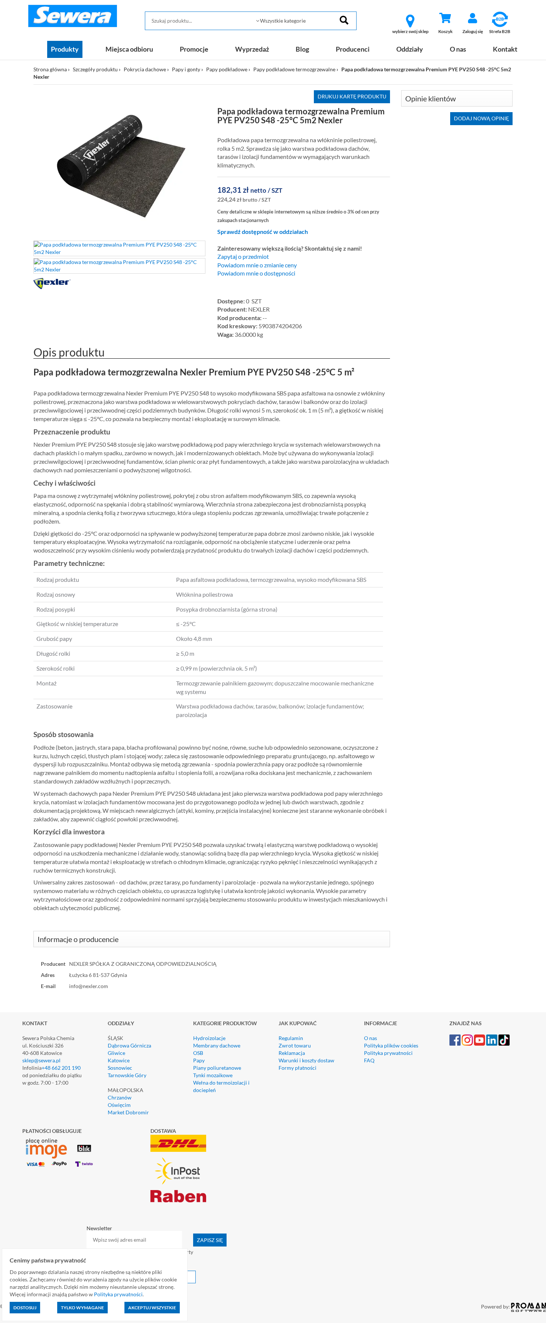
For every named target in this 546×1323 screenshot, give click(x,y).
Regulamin (291, 1038)
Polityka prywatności (388, 1053)
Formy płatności (297, 1068)
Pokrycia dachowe (145, 69)
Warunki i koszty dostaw (306, 1060)
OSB (198, 1053)
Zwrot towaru (295, 1045)
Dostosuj (24, 1307)
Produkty (65, 49)
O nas (458, 49)
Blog (302, 49)
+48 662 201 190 (61, 1068)
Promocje (194, 49)
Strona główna (50, 69)
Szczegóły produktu (95, 69)
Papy (199, 1060)
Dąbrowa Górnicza (129, 1045)
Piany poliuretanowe (217, 1068)
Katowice (119, 1060)
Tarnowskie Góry (127, 1075)
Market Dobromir (128, 1112)
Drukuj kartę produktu (352, 96)
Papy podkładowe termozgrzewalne (294, 69)
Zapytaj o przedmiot (243, 256)
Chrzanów (119, 1097)
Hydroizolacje (209, 1038)
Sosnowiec (120, 1068)
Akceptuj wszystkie (152, 1307)
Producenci (353, 49)
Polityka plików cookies (391, 1045)
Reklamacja (292, 1053)
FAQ (369, 1060)
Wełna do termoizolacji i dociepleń (221, 1086)
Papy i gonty (186, 69)
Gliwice (116, 1053)
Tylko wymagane (82, 1307)
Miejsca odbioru (129, 49)
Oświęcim (119, 1105)
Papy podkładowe (226, 69)
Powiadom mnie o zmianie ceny (257, 265)
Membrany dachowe (216, 1045)
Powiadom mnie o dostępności (256, 273)
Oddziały (409, 49)
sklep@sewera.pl (41, 1060)
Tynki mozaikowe (213, 1075)
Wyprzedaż (252, 49)
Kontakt (505, 49)
